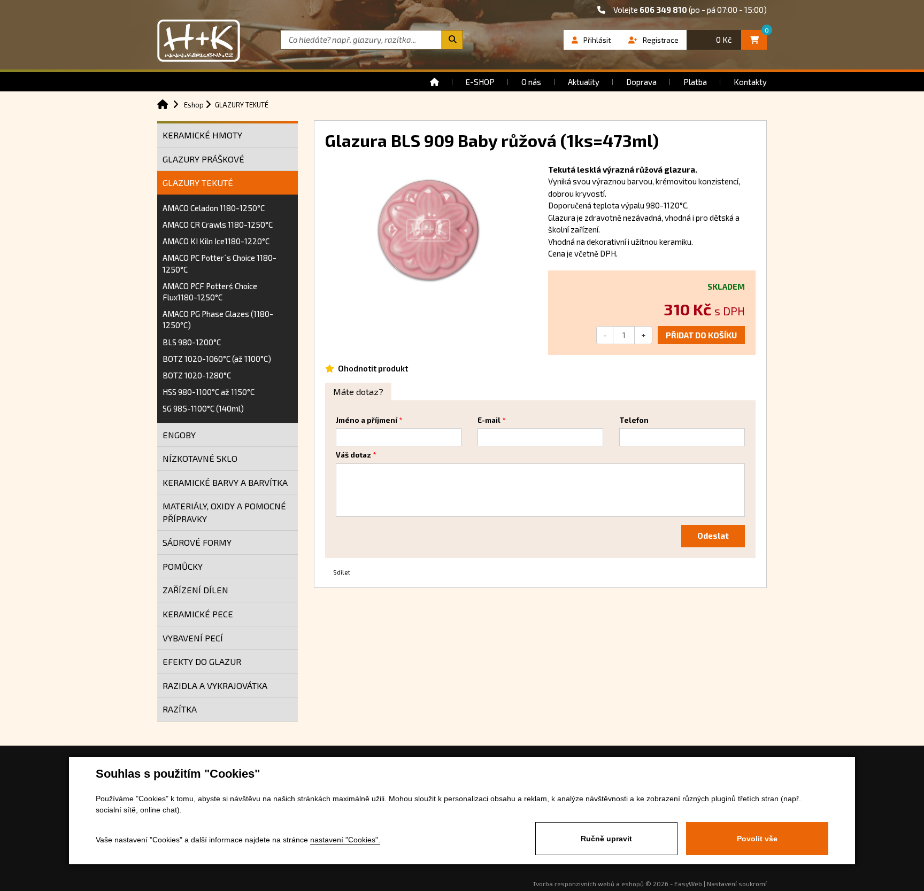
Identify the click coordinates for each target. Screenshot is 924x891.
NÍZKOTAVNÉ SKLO (200, 458)
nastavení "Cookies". (345, 839)
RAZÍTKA (180, 709)
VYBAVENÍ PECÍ (193, 638)
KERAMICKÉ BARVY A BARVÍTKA (225, 482)
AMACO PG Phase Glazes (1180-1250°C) (218, 319)
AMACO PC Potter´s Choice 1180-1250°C (219, 263)
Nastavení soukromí (737, 883)
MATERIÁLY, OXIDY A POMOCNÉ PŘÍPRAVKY (224, 512)
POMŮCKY (183, 566)
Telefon (634, 420)
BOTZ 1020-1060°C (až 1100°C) (217, 358)
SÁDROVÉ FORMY (197, 542)
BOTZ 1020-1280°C (197, 375)
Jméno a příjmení (366, 420)
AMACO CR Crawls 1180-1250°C (218, 224)
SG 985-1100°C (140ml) (203, 408)
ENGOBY (179, 435)
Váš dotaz (353, 455)
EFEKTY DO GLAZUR (202, 661)
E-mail (489, 420)
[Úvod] (434, 81)
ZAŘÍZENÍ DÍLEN (195, 590)
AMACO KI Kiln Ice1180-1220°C (216, 241)
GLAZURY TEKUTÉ (198, 182)
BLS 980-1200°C (192, 342)
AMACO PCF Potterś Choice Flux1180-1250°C (210, 291)
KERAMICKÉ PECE (198, 614)
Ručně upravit (606, 838)
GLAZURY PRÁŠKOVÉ (203, 159)
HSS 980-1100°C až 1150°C (209, 392)
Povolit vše (757, 838)
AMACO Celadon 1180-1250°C (214, 208)
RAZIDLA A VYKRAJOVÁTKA (215, 685)
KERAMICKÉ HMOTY (202, 135)
